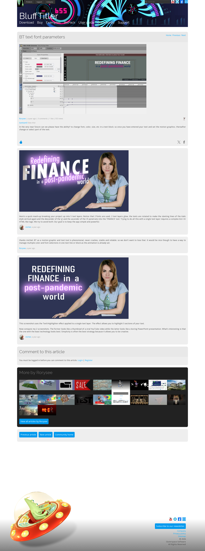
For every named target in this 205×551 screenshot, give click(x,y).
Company (49, 2)
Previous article (28, 434)
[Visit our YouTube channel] (172, 1)
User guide (86, 22)
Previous (176, 35)
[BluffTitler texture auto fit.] (121, 403)
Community (106, 22)
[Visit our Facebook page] (181, 1)
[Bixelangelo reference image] (65, 389)
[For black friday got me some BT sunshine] (47, 403)
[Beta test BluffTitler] (139, 389)
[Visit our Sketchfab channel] (177, 1)
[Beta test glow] (47, 389)
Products (29, 2)
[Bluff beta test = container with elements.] (28, 403)
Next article (45, 434)
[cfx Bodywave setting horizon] (176, 389)
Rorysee (22, 118)
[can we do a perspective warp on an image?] (139, 403)
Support (39, 2)
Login (80, 360)
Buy (40, 22)
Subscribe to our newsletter (170, 526)
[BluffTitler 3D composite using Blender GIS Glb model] (28, 389)
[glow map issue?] (47, 414)
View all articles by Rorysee (33, 421)
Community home (64, 434)
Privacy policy (179, 533)
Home (168, 35)
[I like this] (21, 142)
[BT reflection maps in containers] (65, 403)
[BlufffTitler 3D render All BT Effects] (176, 403)
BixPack (69, 22)
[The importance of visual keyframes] (102, 389)
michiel (28, 227)
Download (26, 22)
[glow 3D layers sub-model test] (84, 403)
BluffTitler (38, 16)
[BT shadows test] (84, 389)
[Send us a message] (186, 1)
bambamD (23, 123)
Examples (53, 22)
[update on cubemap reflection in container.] (28, 414)
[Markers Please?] (158, 389)
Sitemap (182, 536)
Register (89, 360)
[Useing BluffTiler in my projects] (102, 403)
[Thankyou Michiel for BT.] (158, 403)
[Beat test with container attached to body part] (121, 389)
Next (183, 35)
